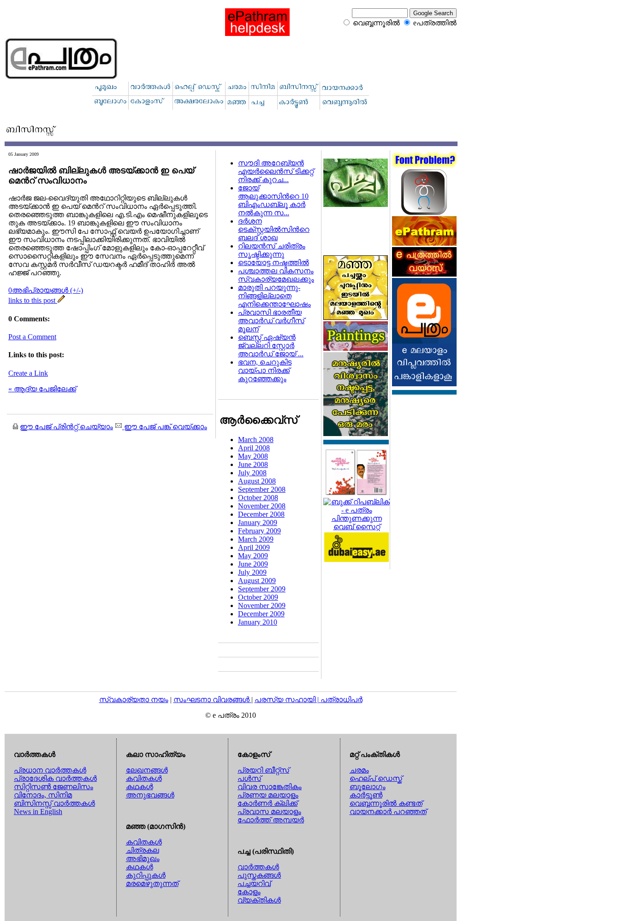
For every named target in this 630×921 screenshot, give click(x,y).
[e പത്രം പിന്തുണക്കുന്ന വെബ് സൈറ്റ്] (356, 527)
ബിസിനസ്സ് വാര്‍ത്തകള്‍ (54, 803)
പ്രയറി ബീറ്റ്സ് (263, 770)
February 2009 (259, 531)
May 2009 (253, 556)
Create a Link (28, 373)
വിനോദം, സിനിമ (43, 795)
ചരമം (359, 770)
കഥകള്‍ (139, 787)
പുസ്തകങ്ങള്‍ (259, 875)
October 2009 (258, 597)
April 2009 (254, 547)
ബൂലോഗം (368, 787)
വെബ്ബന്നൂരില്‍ (376, 23)
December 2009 (261, 614)
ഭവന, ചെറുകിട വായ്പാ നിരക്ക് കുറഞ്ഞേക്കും (264, 370)
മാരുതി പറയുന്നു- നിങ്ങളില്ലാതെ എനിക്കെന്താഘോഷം (274, 295)
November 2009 (261, 605)
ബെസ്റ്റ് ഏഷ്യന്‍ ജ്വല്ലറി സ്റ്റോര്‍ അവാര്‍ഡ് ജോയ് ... (270, 345)
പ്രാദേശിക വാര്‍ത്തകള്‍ (55, 778)
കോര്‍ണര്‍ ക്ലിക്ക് (267, 803)
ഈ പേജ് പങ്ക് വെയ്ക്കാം (164, 427)
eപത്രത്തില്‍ (435, 23)
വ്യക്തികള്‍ (259, 900)
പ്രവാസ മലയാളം (269, 811)
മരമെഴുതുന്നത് (152, 883)
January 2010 (257, 622)
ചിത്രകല (142, 850)
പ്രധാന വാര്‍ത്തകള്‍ (50, 770)
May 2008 (253, 456)
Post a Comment (32, 337)
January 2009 (257, 522)
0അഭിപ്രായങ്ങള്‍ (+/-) (45, 290)
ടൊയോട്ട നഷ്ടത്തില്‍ (273, 262)
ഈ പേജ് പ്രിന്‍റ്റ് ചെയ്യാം (66, 427)
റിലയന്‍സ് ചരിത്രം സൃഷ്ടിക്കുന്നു (271, 250)
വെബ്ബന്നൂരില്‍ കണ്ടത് (386, 803)
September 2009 (261, 589)
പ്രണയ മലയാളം (268, 795)
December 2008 (261, 514)
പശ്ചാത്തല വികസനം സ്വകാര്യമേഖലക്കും (276, 275)
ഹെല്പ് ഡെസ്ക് (376, 778)
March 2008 (255, 439)
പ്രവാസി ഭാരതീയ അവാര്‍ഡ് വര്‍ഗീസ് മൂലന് (271, 320)
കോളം (249, 892)
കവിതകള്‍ (144, 778)
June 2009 (253, 564)
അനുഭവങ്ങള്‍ (150, 795)
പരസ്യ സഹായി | (288, 699)
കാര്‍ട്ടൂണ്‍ (366, 795)
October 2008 (258, 498)
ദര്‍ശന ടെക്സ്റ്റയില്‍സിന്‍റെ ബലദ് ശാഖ (273, 229)
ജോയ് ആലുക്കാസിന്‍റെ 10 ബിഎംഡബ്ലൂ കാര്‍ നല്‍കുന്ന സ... (273, 200)
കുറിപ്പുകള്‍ (146, 875)
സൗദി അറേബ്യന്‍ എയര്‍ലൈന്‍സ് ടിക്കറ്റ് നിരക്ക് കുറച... (276, 171)
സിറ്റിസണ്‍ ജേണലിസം (53, 787)
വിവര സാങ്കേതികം (270, 787)
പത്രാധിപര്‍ (342, 699)
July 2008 (252, 473)
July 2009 (252, 572)
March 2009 (255, 539)
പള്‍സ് (249, 778)
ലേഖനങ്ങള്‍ (147, 770)
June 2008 (253, 464)
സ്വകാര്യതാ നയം (133, 699)
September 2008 (261, 489)
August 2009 (257, 580)
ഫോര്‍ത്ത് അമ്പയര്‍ (271, 820)
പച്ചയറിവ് (254, 883)
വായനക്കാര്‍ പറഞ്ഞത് (388, 811)
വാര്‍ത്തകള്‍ (258, 867)
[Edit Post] (61, 300)
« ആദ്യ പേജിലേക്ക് (42, 389)
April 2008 (254, 448)
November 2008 (261, 506)
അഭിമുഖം (143, 858)
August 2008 (257, 481)
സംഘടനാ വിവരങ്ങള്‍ (212, 699)
